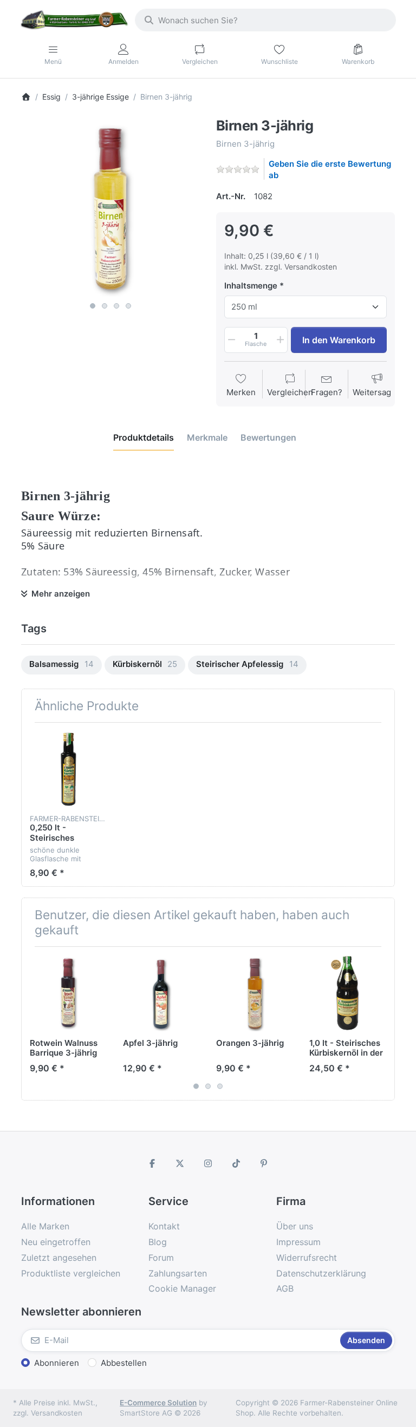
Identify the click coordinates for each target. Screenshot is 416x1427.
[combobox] (265, 20)
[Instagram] (208, 1163)
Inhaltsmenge (250, 285)
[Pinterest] (264, 1163)
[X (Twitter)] (180, 1163)
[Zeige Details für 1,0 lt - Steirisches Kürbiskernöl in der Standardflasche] (347, 993)
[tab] (143, 437)
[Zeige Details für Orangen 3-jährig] (254, 993)
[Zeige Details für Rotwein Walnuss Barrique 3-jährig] (68, 993)
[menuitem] (61, 665)
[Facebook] (152, 1163)
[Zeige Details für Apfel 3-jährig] (161, 993)
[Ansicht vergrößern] (110, 207)
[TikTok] (236, 1163)
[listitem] (110, 207)
